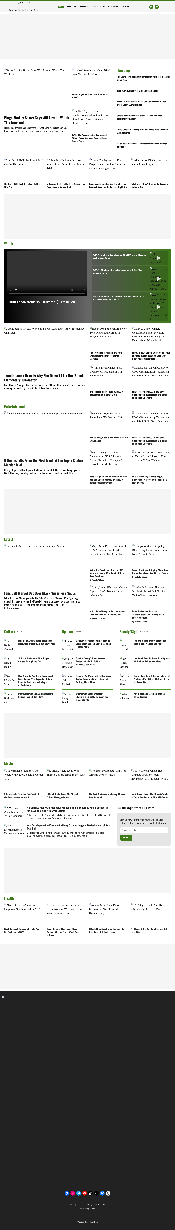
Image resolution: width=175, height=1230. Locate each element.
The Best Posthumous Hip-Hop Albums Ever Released (107, 796)
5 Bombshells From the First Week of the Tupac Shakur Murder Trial (66, 185)
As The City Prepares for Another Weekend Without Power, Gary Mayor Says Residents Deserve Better (89, 138)
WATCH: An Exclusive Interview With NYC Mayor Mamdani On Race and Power (119, 257)
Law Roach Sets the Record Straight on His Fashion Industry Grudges (152, 660)
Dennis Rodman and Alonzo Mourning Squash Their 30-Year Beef (35, 695)
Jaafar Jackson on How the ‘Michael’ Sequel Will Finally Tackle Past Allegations (148, 614)
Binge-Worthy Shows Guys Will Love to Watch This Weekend (36, 120)
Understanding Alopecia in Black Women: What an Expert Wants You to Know (63, 932)
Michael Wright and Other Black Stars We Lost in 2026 (90, 96)
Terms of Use (99, 1204)
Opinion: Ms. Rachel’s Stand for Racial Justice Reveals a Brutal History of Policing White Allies (93, 679)
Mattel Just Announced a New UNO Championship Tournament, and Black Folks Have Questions (149, 394)
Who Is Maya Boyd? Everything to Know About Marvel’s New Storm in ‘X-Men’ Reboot (149, 479)
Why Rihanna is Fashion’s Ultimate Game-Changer (149, 695)
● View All (20, 631)
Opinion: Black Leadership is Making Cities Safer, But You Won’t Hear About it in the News (93, 643)
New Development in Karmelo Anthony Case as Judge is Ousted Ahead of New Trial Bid (68, 827)
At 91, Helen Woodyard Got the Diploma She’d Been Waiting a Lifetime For (142, 145)
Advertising (84, 1209)
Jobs (93, 1209)
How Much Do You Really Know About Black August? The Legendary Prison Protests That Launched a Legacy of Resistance (35, 680)
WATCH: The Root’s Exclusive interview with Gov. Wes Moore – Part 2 (117, 272)
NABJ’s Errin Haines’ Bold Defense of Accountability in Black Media (106, 393)
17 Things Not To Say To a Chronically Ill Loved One (149, 930)
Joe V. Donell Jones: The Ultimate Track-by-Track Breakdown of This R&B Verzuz (149, 796)
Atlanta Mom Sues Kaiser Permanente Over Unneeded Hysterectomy (106, 930)
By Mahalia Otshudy (140, 577)
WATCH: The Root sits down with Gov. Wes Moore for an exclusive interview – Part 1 (118, 298)
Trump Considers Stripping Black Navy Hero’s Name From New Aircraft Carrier (142, 131)
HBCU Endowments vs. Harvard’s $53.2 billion (41, 302)
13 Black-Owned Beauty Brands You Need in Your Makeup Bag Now (150, 642)
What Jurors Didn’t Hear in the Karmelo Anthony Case (149, 185)
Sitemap (73, 1204)
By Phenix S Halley (97, 618)
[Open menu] (163, 7)
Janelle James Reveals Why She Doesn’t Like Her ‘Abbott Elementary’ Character (140, 117)
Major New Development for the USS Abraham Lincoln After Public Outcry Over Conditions (141, 103)
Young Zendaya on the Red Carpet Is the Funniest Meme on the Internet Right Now (108, 185)
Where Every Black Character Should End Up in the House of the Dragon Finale (92, 696)
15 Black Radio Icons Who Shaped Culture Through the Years (33, 660)
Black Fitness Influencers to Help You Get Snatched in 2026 (21, 930)
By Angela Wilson (97, 580)
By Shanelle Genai (11, 608)
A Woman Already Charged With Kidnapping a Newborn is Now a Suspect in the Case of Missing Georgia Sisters (67, 809)
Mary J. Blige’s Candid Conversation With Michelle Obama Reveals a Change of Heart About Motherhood (151, 355)
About (81, 1204)
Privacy (89, 1204)
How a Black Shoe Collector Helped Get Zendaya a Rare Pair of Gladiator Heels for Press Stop (152, 679)
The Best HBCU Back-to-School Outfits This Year (22, 185)
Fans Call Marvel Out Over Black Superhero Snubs (137, 90)
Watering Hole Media (90, 1222)
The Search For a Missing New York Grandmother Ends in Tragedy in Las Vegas (143, 78)
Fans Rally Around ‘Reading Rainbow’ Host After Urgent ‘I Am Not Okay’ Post (36, 642)
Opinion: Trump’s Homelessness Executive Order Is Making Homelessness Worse (90, 661)
